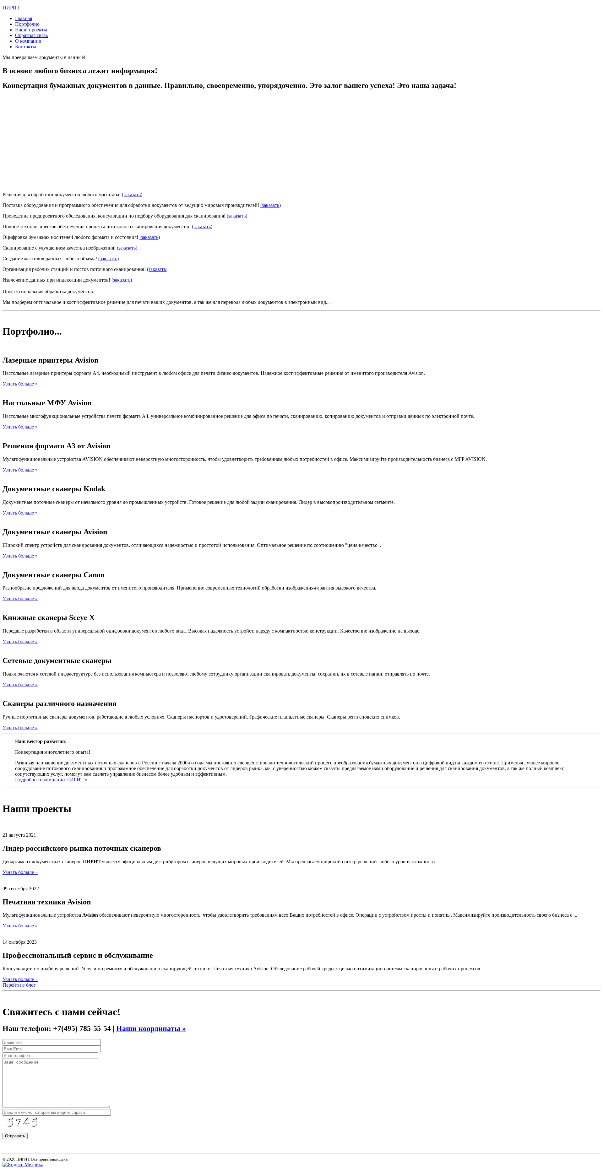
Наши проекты (31, 29)
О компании (28, 41)
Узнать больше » (20, 383)
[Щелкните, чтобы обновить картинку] (26, 1123)
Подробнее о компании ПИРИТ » (51, 779)
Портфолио (27, 24)
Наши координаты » (151, 1028)
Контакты (25, 46)
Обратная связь (31, 35)
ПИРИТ (11, 7)
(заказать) (132, 184)
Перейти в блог (19, 985)
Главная (23, 18)
